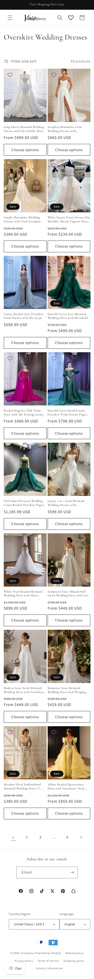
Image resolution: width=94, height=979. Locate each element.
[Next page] (80, 837)
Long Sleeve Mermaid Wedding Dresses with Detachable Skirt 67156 (24, 129)
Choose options (25, 149)
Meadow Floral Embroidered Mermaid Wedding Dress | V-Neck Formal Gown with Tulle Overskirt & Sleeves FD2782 (24, 786)
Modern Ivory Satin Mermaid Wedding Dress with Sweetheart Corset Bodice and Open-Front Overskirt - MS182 (24, 690)
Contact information (49, 968)
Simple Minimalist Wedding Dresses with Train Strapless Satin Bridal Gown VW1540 (22, 219)
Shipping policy (73, 961)
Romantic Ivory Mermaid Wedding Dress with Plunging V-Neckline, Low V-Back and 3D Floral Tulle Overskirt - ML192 (69, 690)
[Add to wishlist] (10, 75)
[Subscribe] (71, 872)
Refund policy (74, 953)
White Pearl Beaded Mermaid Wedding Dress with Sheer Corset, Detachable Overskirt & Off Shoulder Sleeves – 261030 (24, 594)
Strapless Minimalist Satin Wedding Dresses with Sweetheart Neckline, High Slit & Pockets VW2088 (68, 129)
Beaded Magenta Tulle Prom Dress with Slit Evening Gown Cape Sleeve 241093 (23, 412)
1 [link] (13, 837)
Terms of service (48, 961)
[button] (10, 17)
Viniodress (28, 953)
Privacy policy (24, 961)
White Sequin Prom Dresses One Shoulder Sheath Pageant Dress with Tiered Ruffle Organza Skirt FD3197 (69, 219)
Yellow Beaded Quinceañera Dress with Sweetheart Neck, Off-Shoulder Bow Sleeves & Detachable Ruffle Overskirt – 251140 (67, 786)
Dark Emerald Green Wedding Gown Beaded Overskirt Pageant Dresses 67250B (25, 503)
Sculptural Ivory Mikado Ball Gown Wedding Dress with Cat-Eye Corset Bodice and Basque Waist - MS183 (68, 594)
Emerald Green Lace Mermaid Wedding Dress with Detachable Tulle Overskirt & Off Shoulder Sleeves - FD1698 (68, 316)
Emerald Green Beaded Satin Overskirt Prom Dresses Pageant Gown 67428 (69, 412)
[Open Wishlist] (70, 17)
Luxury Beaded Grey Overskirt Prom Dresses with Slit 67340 (24, 316)
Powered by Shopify (48, 953)
